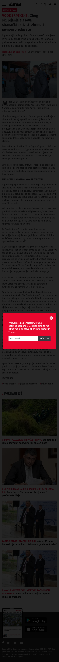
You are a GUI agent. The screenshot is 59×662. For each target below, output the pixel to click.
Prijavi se (44, 338)
